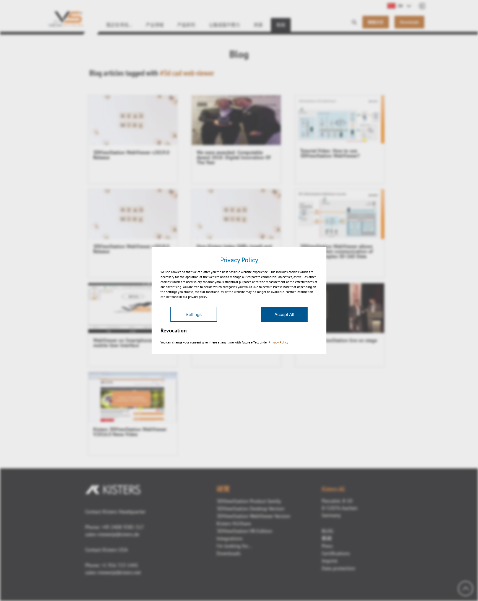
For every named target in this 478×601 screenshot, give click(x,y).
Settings (194, 314)
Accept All (284, 314)
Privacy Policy (278, 342)
